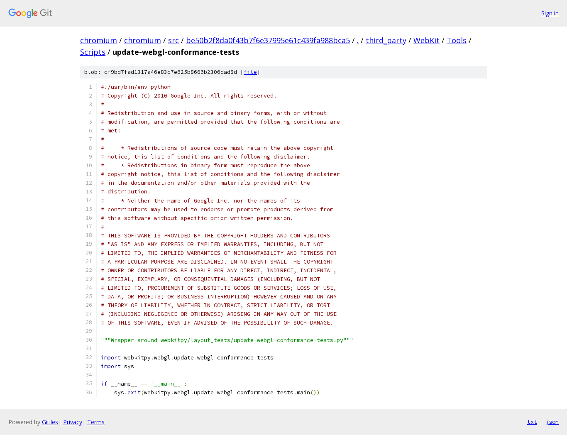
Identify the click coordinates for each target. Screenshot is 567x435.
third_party (386, 40)
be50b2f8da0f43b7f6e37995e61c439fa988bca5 (268, 40)
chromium (98, 40)
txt (532, 421)
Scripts (92, 52)
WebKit (426, 40)
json (552, 421)
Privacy (72, 422)
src (173, 40)
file (250, 72)
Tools (457, 40)
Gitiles (50, 422)
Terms (96, 422)
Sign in (550, 13)
